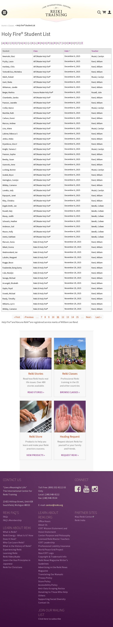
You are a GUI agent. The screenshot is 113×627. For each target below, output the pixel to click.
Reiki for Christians (12, 567)
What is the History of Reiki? (17, 545)
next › (89, 317)
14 (72, 317)
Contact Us (43, 602)
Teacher (95, 51)
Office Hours (44, 521)
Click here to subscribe (49, 618)
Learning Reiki (10, 553)
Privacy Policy (45, 577)
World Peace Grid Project (50, 549)
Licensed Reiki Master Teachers (53, 538)
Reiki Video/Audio (11, 556)
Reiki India (80, 520)
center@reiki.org (54, 505)
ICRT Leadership (46, 542)
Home (4, 25)
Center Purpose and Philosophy (54, 535)
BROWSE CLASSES (69, 392)
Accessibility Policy (47, 584)
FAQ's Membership (12, 520)
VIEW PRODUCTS (34, 455)
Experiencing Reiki (12, 549)
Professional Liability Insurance (54, 545)
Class (35, 51)
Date (67, 51)
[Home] (56, 15)
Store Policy (44, 581)
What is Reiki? (10, 531)
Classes (11, 25)
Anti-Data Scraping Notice (51, 588)
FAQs (5, 516)
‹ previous (29, 317)
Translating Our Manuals (50, 574)
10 (53, 317)
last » (98, 317)
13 (68, 317)
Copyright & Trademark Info (52, 556)
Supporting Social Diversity (51, 599)
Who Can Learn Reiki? (13, 542)
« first (17, 317)
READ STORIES (35, 392)
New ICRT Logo (46, 553)
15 (77, 317)
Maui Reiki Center (84, 516)
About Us (42, 524)
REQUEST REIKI (69, 455)
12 (63, 317)
